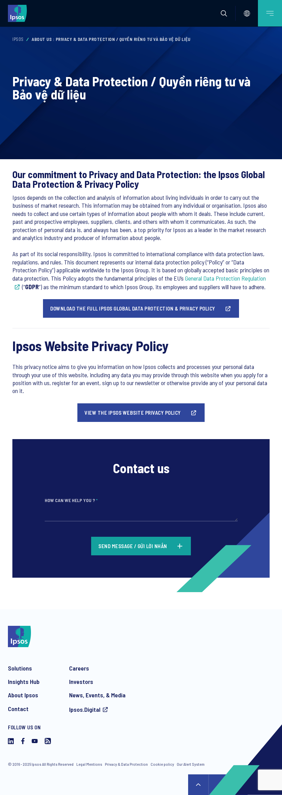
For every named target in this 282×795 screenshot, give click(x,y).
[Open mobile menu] (270, 13)
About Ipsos (23, 695)
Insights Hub (24, 681)
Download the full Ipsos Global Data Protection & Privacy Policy (132, 308)
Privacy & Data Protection (126, 764)
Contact (18, 708)
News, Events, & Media (97, 695)
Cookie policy (162, 764)
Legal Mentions (89, 764)
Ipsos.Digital (84, 709)
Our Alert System (191, 764)
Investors (81, 681)
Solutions (20, 668)
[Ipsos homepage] (19, 13)
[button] (223, 13)
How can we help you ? (71, 500)
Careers (79, 668)
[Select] (246, 13)
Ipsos (18, 39)
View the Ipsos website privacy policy (133, 413)
